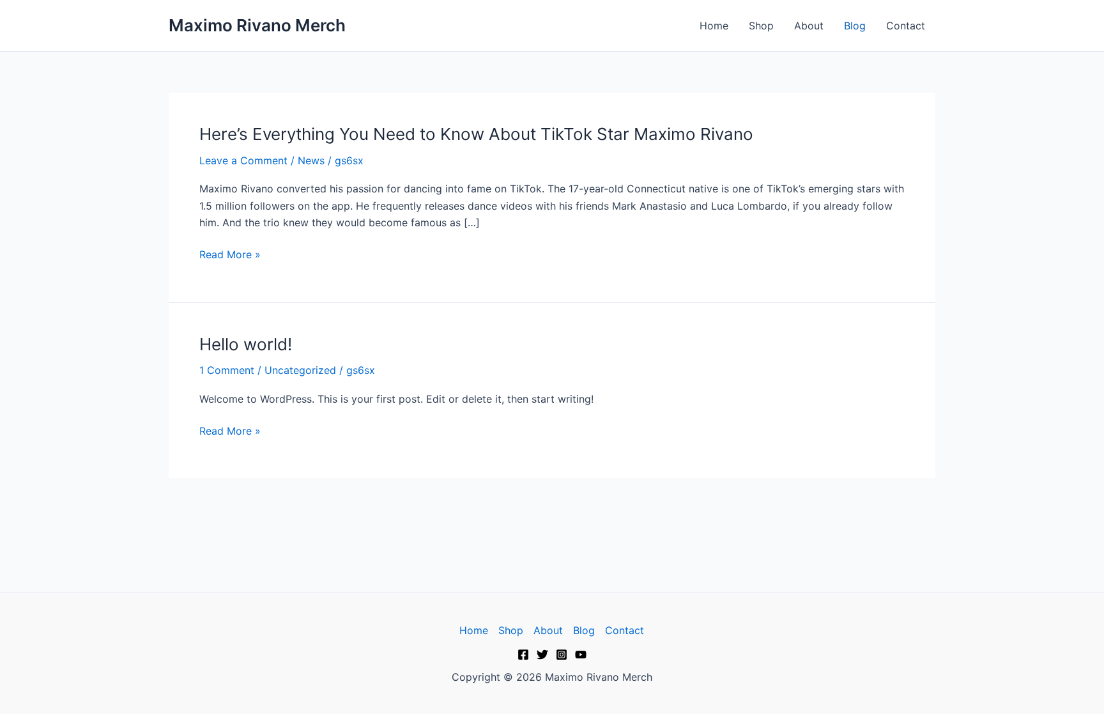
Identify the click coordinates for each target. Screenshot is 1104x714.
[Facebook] (523, 654)
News (311, 160)
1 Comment (226, 370)
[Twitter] (542, 654)
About (809, 25)
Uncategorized (300, 370)
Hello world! (245, 344)
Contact (905, 25)
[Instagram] (561, 654)
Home (714, 25)
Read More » (230, 254)
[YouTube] (580, 654)
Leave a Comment (243, 160)
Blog (855, 25)
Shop (761, 25)
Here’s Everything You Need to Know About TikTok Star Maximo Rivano (476, 134)
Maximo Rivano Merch (257, 25)
